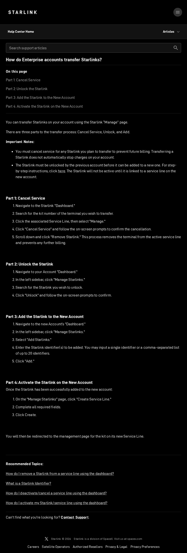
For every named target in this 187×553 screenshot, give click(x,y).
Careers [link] (33, 547)
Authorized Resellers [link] (88, 547)
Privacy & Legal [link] (116, 547)
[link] (22, 12)
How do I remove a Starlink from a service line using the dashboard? (60, 473)
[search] (176, 48)
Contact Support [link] (74, 517)
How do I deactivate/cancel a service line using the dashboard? (56, 493)
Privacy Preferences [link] (145, 547)
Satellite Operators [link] (56, 547)
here (61, 171)
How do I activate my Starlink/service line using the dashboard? (56, 503)
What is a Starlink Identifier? (28, 483)
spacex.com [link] (134, 538)
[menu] (177, 12)
